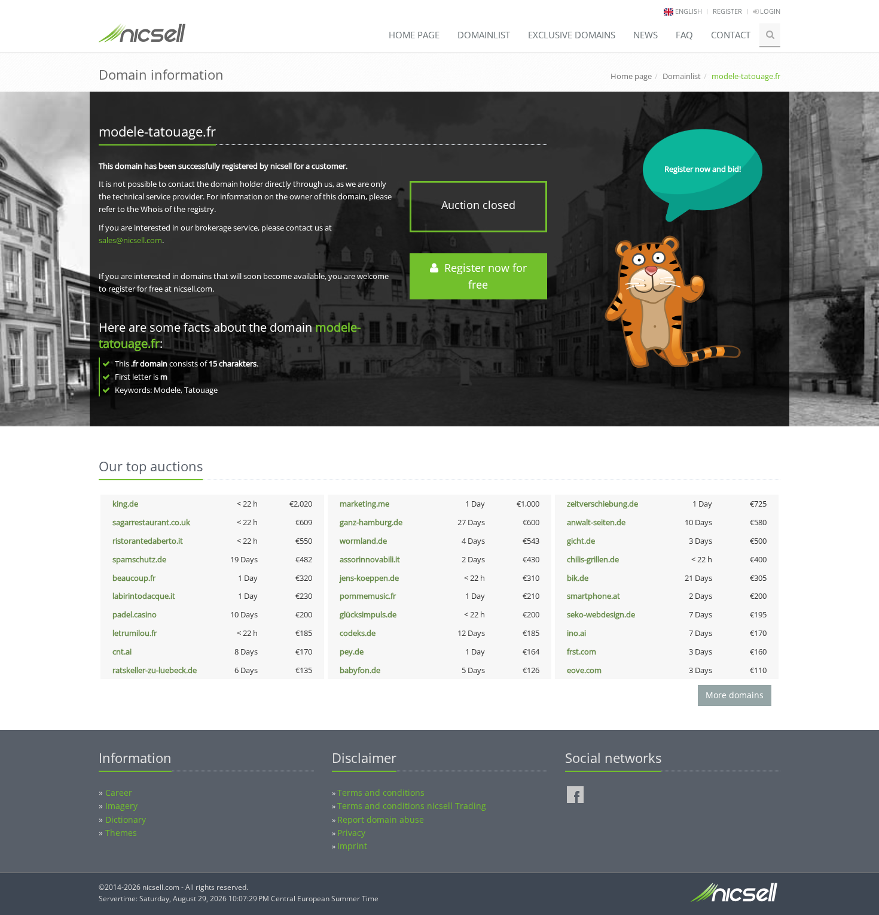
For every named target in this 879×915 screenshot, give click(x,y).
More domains (735, 695)
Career (118, 792)
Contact (730, 35)
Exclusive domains (571, 35)
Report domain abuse (380, 819)
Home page (414, 35)
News (645, 35)
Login (769, 11)
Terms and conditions (381, 792)
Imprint (352, 846)
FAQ (684, 35)
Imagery (121, 805)
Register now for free (482, 276)
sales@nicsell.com (130, 240)
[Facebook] (575, 794)
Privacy (351, 832)
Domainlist (483, 35)
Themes (121, 832)
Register (727, 11)
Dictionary (125, 819)
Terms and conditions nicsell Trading (411, 805)
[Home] (142, 38)
